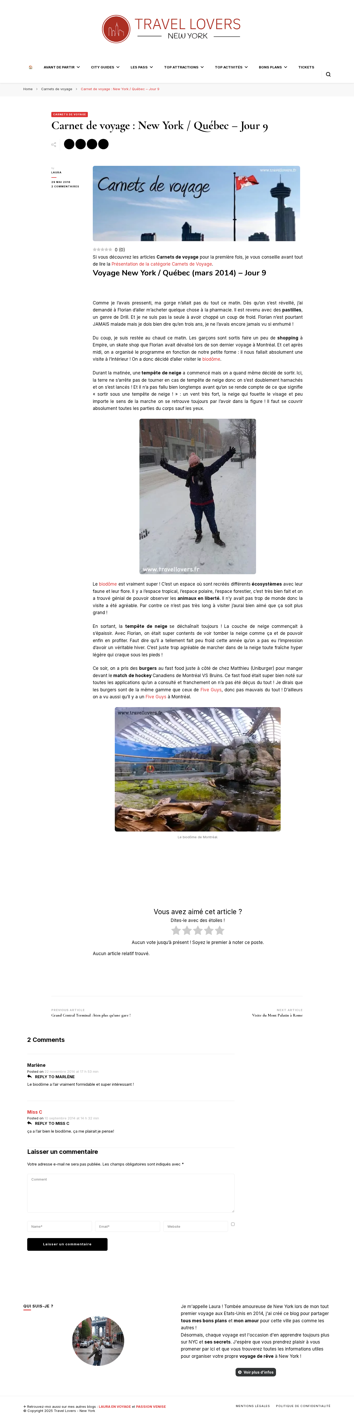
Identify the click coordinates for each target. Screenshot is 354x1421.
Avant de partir (59, 67)
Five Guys (211, 689)
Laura (56, 172)
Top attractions (181, 67)
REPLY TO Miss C (51, 1123)
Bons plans (270, 67)
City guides (102, 67)
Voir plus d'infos (259, 1372)
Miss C (34, 1112)
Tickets (306, 67)
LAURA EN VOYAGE (115, 1406)
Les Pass (139, 67)
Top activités (229, 67)
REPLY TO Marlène (54, 1076)
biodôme (211, 359)
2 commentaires (68, 187)
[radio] (176, 931)
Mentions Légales (253, 1406)
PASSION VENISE (151, 1406)
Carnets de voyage (69, 114)
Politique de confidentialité (303, 1406)
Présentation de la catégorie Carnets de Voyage (162, 264)
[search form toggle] (328, 74)
